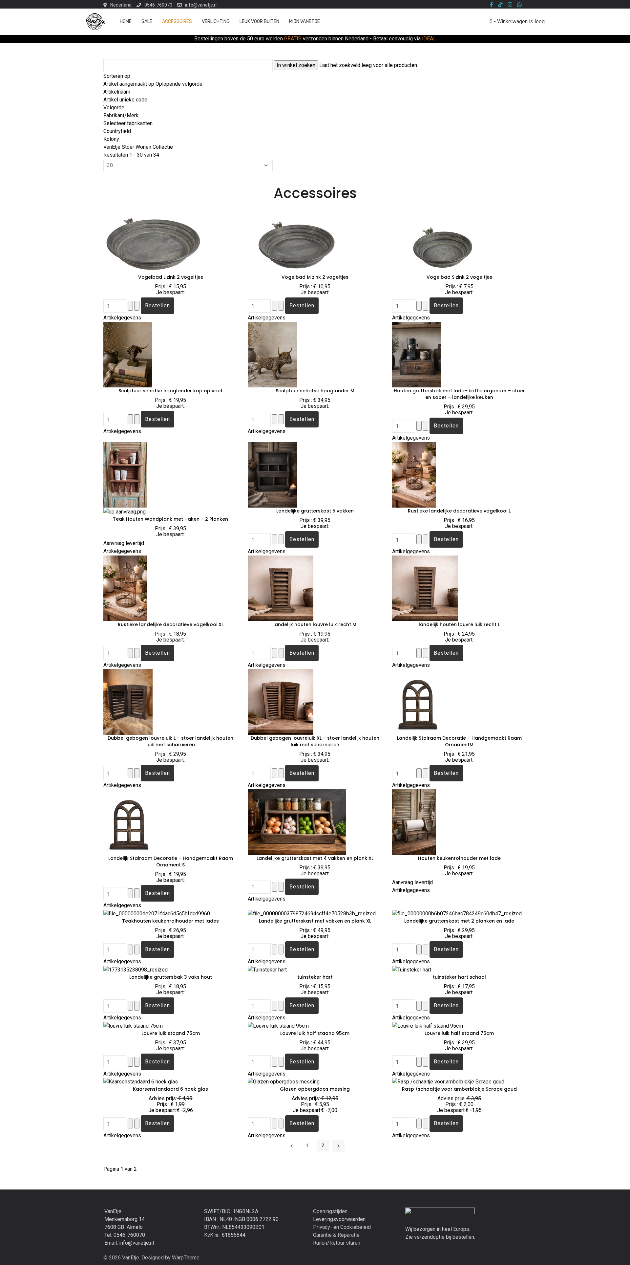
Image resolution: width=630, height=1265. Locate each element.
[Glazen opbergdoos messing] (284, 1082)
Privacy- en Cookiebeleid (342, 1227)
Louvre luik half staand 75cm (459, 1033)
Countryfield (117, 131)
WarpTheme (186, 1257)
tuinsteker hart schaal (459, 977)
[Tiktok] (500, 5)
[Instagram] (510, 5)
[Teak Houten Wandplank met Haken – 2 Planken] (125, 474)
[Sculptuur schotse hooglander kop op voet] (127, 354)
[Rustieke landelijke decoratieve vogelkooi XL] (125, 588)
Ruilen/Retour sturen (336, 1243)
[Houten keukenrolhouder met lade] (414, 822)
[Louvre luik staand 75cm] (133, 1025)
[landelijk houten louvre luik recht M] (280, 588)
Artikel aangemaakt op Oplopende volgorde (152, 84)
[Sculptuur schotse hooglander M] (272, 354)
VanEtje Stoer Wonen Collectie (138, 147)
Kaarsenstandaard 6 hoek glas (170, 1089)
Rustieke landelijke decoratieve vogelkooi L (459, 511)
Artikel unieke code (125, 100)
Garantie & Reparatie (336, 1235)
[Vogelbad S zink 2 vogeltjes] (441, 241)
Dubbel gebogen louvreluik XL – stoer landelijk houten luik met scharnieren (315, 741)
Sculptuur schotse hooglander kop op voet (170, 390)
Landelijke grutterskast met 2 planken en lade (459, 921)
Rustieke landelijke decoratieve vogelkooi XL (170, 624)
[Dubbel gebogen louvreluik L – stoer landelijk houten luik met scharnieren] (128, 702)
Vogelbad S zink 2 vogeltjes (459, 277)
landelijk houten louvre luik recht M (314, 624)
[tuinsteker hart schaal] (411, 969)
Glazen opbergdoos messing (315, 1089)
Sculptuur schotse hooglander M (315, 390)
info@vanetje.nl (201, 5)
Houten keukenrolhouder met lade (459, 858)
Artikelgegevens (122, 318)
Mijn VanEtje (304, 21)
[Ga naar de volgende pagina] (338, 1146)
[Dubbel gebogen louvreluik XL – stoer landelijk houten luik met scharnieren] (280, 702)
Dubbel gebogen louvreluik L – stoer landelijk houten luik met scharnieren (170, 741)
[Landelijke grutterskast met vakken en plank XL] (312, 913)
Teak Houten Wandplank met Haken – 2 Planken (170, 519)
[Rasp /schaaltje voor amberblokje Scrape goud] (448, 1082)
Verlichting (216, 21)
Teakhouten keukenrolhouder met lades (170, 921)
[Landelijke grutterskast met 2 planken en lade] (457, 913)
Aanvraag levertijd (123, 543)
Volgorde (113, 107)
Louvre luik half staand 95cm (314, 1033)
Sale (146, 21)
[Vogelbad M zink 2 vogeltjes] (297, 241)
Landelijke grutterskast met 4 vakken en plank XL (315, 858)
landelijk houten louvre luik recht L (459, 624)
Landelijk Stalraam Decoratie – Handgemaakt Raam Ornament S (170, 861)
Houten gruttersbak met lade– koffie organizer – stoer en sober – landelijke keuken (459, 394)
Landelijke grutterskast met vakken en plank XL (315, 921)
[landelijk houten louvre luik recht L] (425, 588)
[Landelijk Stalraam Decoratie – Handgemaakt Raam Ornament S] (135, 822)
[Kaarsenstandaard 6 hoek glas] (140, 1082)
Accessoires (177, 21)
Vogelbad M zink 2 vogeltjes (315, 277)
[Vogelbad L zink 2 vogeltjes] (152, 241)
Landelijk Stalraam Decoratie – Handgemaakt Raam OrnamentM (459, 741)
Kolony (111, 139)
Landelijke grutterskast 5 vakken (315, 511)
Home (126, 21)
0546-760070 (158, 5)
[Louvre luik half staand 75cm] (427, 1025)
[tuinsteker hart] (267, 969)
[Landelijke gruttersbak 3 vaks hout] (135, 969)
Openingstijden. (330, 1211)
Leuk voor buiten (259, 21)
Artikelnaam (116, 92)
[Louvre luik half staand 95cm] (278, 1025)
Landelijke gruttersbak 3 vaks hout (170, 977)
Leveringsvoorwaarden (339, 1219)
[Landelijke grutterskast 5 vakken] (272, 474)
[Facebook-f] (491, 5)
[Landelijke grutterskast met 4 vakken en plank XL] (297, 822)
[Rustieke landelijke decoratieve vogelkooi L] (414, 474)
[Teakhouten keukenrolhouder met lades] (156, 913)
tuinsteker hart (315, 977)
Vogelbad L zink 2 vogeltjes (170, 277)
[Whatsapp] (519, 5)
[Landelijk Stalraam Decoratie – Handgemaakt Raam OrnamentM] (423, 702)
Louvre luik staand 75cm (170, 1033)
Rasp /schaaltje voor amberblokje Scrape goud (459, 1089)
